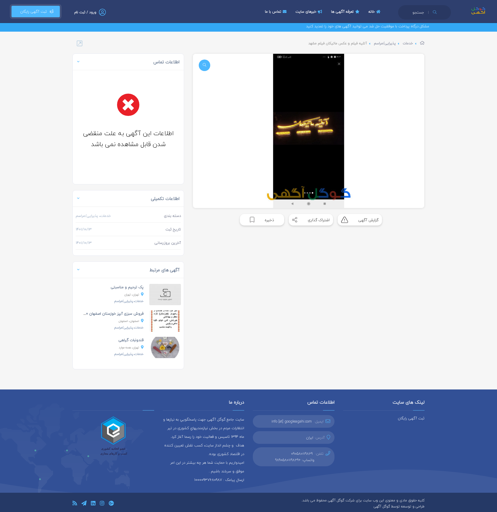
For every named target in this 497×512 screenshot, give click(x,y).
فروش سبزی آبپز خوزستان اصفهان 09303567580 (104, 313)
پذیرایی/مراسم (385, 43)
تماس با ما (273, 11)
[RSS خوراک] (74, 504)
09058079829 (302, 453)
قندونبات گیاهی (131, 340)
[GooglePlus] (111, 504)
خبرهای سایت (305, 11)
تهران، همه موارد (129, 347)
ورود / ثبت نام (85, 12)
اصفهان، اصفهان (128, 320)
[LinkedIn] (93, 504)
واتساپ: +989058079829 (294, 460)
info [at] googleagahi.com (292, 421)
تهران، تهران (131, 294)
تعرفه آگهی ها (342, 11)
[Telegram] (84, 504)
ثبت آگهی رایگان (32, 11)
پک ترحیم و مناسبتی (127, 287)
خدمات (408, 43)
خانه (371, 11)
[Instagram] (102, 504)
